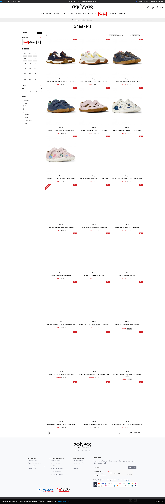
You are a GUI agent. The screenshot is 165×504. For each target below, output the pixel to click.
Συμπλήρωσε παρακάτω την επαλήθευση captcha (100, 474)
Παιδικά (77, 20)
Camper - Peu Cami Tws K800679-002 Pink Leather (61, 227)
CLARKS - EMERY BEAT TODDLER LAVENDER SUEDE (127, 424)
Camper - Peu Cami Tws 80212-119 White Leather (127, 130)
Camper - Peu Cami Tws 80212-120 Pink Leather (61, 179)
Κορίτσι (83, 20)
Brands (25, 37)
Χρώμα (24, 97)
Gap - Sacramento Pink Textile (127, 275)
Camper (61, 79)
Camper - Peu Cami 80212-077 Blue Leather (127, 82)
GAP (127, 273)
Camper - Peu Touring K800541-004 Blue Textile (94, 424)
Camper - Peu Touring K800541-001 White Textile (61, 424)
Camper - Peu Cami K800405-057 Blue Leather (61, 130)
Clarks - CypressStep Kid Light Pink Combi (127, 227)
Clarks (94, 224)
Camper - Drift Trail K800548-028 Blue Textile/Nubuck (61, 82)
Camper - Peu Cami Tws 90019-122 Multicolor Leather (94, 374)
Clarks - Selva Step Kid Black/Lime (94, 275)
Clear (40, 33)
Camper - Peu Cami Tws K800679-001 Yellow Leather (127, 179)
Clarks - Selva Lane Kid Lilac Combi (61, 275)
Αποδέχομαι (159, 501)
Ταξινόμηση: (113, 35)
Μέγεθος (25, 49)
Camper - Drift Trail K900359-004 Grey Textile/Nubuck (94, 324)
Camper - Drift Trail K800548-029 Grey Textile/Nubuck (94, 82)
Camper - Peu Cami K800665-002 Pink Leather (94, 130)
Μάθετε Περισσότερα (63, 501)
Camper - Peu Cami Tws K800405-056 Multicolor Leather (127, 375)
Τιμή (24, 85)
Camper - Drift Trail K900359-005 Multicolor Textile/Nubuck (127, 325)
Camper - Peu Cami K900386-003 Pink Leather (61, 374)
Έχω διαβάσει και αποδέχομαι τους (113, 480)
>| (55, 433)
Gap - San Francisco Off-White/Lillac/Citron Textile (61, 324)
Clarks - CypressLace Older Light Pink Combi (94, 227)
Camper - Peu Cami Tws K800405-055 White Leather (94, 179)
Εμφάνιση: (135, 35)
